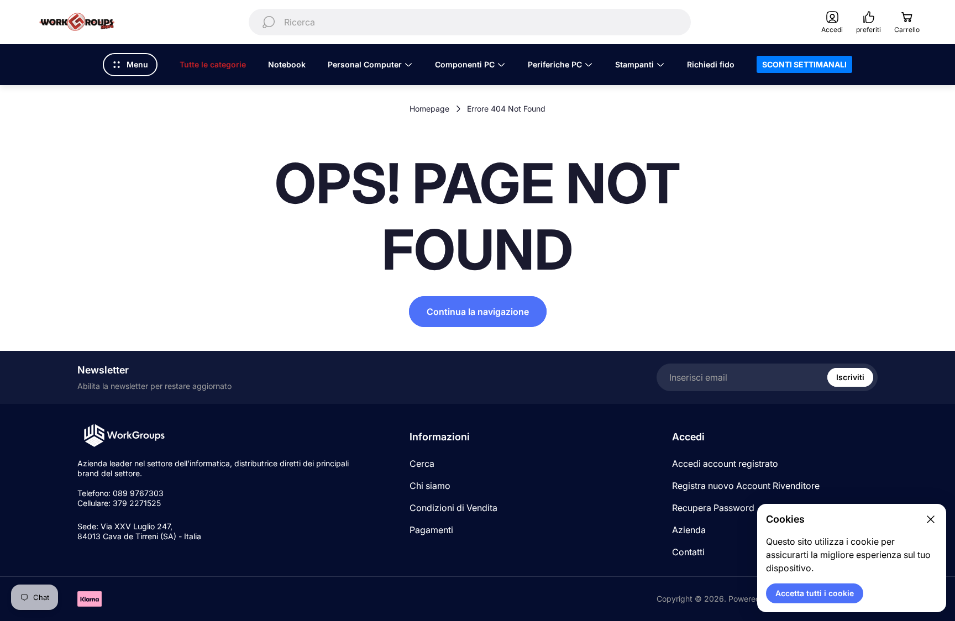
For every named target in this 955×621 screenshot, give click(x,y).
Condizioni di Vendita (453, 507)
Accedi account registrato (725, 463)
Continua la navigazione (478, 311)
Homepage (429, 108)
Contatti (688, 551)
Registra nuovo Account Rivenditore (746, 485)
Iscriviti (850, 377)
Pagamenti (431, 529)
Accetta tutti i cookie (814, 593)
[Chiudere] (930, 519)
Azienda (689, 529)
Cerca (422, 463)
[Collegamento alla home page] (124, 436)
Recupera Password (713, 507)
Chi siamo (430, 485)
